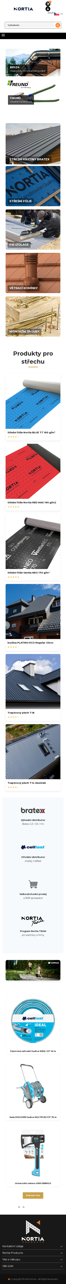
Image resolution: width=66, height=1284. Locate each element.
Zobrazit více (33, 1195)
